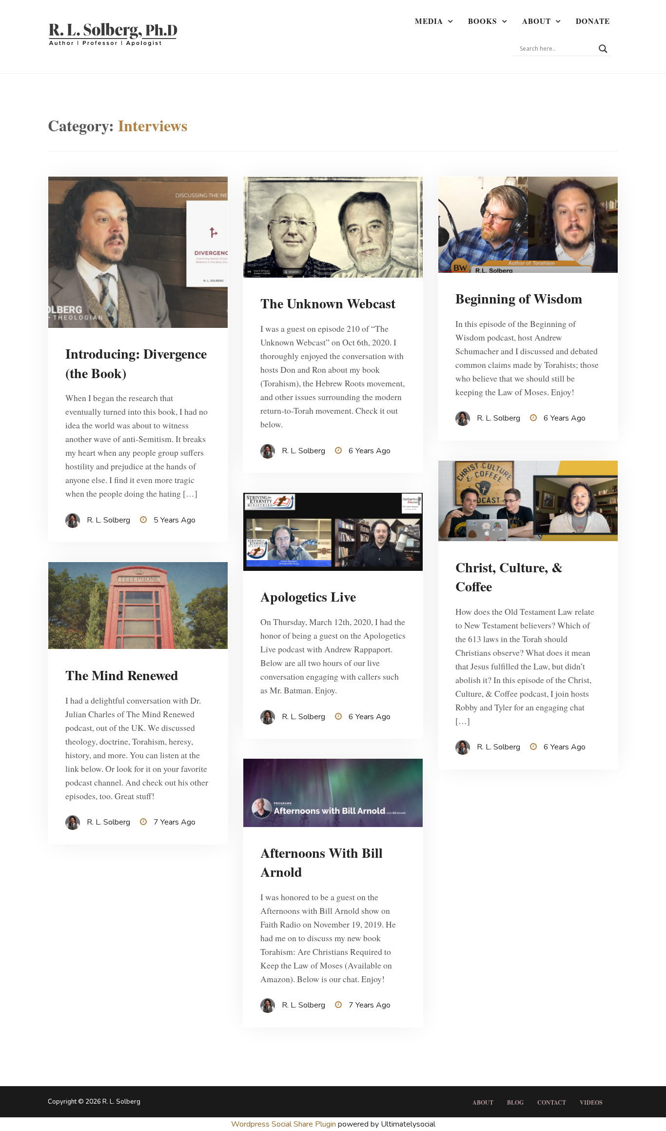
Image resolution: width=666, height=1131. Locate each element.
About (536, 21)
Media (429, 21)
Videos (591, 1102)
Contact (551, 1102)
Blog (515, 1102)
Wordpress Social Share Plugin (284, 1124)
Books (482, 21)
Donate (593, 21)
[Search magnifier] (603, 49)
